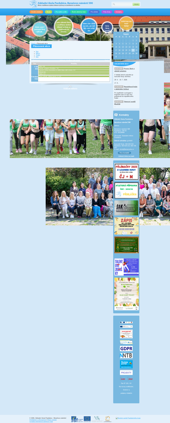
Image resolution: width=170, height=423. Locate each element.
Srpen (126, 34)
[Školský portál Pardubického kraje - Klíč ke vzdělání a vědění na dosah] (128, 418)
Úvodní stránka (36, 12)
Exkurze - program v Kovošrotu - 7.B (48, 68)
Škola (48, 12)
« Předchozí (36, 60)
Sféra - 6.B (42, 66)
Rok (37, 51)
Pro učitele (94, 12)
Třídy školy (107, 12)
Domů (33, 43)
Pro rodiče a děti (61, 12)
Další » (107, 60)
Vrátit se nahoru (70, 88)
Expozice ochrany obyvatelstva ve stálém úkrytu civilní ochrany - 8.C (57, 70)
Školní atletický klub (78, 12)
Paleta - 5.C (42, 73)
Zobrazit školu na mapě (126, 156)
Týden (38, 55)
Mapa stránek (52, 420)
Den (37, 57)
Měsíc (38, 53)
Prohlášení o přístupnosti (37, 420)
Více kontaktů (124, 153)
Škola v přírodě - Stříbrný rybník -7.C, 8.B (50, 76)
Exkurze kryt (42, 72)
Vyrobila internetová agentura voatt (41, 421)
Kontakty (119, 12)
